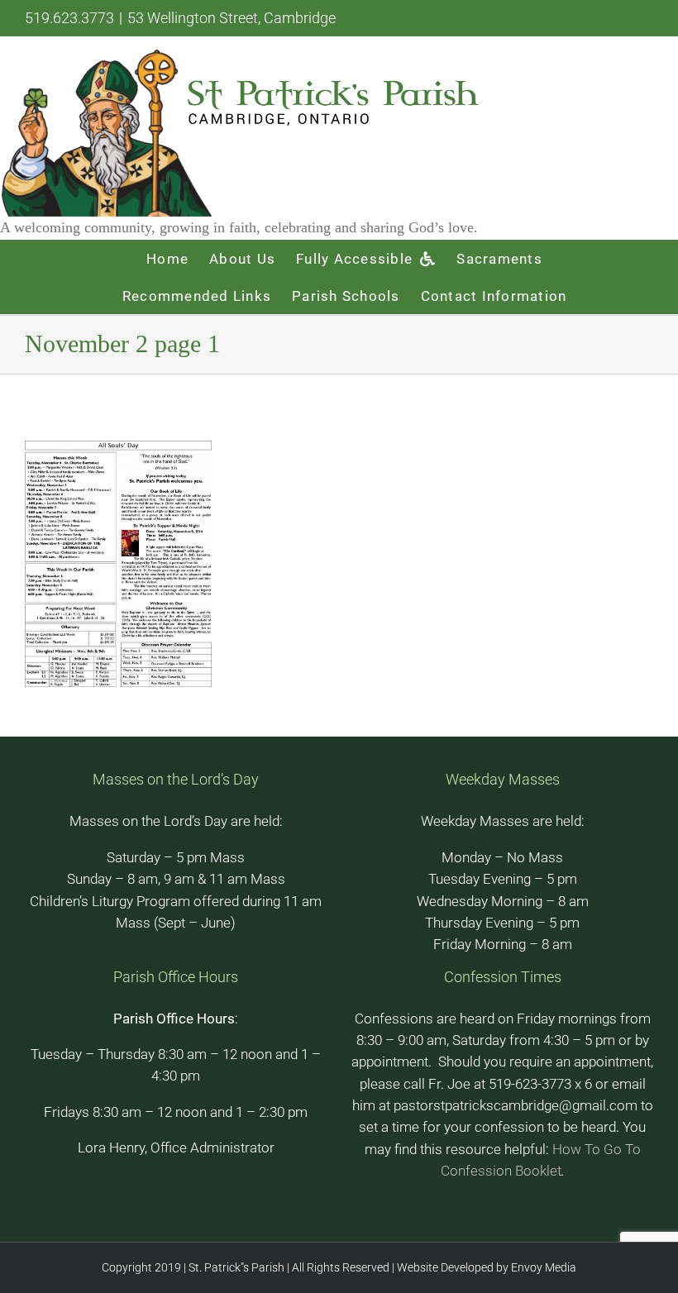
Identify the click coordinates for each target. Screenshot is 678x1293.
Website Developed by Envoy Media (485, 1267)
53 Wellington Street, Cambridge (231, 17)
